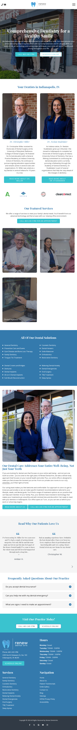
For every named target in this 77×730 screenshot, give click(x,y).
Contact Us (5, 5)
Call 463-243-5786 (26, 54)
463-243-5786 (13, 652)
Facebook (30, 725)
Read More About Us (15, 507)
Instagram (47, 725)
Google (38, 725)
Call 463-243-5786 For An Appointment (38, 221)
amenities (6, 483)
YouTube (43, 725)
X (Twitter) (34, 725)
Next (72, 566)
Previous (67, 566)
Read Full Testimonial (55, 557)
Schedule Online (51, 54)
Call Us (2, 5)
